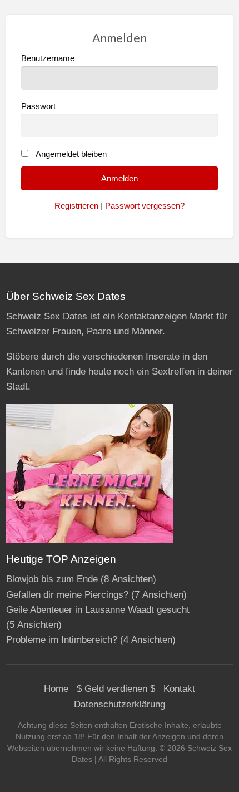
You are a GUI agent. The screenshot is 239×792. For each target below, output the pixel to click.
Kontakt (179, 688)
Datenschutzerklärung (119, 704)
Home (56, 688)
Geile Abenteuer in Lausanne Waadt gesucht (98, 609)
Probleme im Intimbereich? (61, 639)
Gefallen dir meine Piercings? (67, 594)
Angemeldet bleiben (71, 154)
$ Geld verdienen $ (116, 688)
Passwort (38, 106)
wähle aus (124, 29)
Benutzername (47, 58)
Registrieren (76, 205)
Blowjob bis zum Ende (52, 579)
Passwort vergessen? (145, 205)
